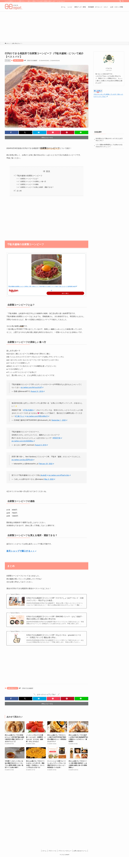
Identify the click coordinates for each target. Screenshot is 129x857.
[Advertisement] (64, 26)
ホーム (44, 851)
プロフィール (52, 851)
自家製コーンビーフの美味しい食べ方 (33, 181)
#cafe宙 (44, 475)
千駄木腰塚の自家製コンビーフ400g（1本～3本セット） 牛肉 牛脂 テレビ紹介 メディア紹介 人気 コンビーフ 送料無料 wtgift (42, 286)
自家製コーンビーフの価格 (29, 184)
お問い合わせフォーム (80, 851)
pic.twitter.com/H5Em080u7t (37, 416)
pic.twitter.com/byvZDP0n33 (22, 459)
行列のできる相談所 (32, 60)
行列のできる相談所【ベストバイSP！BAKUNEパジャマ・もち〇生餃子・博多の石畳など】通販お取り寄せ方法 (54, 617)
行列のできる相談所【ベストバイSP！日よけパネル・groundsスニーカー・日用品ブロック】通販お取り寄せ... (53, 636)
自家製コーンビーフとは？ (29, 178)
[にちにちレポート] (14, 7)
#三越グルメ (19, 416)
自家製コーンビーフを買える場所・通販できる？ (37, 187)
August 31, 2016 (37, 391)
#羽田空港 (56, 438)
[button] (11, 132)
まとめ (19, 190)
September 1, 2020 (58, 420)
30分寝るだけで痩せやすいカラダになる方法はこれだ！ (109, 139)
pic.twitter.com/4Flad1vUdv (59, 475)
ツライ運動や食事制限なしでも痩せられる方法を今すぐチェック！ (109, 146)
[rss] (120, 1)
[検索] (123, 1)
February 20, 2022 (45, 463)
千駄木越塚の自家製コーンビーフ (29, 175)
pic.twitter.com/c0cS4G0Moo (22, 441)
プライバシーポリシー (64, 851)
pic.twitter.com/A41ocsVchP (31, 387)
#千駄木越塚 (28, 410)
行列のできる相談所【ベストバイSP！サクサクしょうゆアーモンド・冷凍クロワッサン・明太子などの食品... (54, 599)
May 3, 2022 (49, 479)
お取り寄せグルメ (18, 60)
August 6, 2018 (40, 445)
